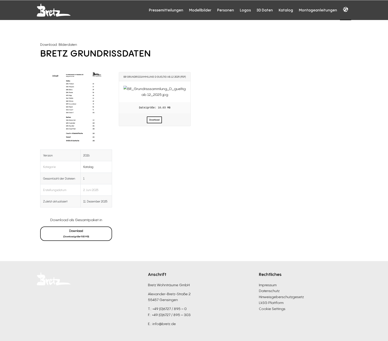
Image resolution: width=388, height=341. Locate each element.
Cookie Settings (272, 308)
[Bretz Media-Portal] (54, 10)
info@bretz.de (164, 323)
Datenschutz (269, 290)
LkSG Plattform (271, 302)
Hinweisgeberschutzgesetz (281, 296)
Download (76, 233)
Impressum (268, 284)
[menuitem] (166, 10)
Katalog (88, 167)
